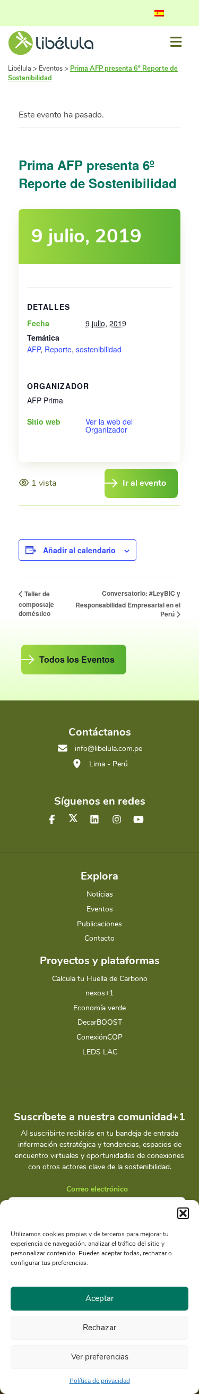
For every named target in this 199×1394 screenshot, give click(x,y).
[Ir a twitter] (73, 818)
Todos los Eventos (77, 659)
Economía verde (99, 1008)
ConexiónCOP (99, 1037)
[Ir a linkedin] (94, 820)
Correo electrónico (97, 1189)
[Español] (159, 13)
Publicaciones (99, 924)
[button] (183, 1213)
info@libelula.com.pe (108, 749)
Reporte (58, 349)
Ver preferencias (99, 1356)
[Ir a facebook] (52, 820)
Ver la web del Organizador (109, 425)
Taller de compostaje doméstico (36, 603)
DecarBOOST (99, 1022)
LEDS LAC (99, 1052)
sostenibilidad (99, 349)
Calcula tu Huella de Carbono (100, 979)
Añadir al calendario (79, 550)
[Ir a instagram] (117, 820)
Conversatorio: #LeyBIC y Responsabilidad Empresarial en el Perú (127, 603)
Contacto (99, 938)
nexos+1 (99, 993)
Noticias (99, 894)
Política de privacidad (100, 1380)
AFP (33, 349)
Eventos (99, 909)
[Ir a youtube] (138, 820)
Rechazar (99, 1327)
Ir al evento (144, 483)
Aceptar (99, 1298)
